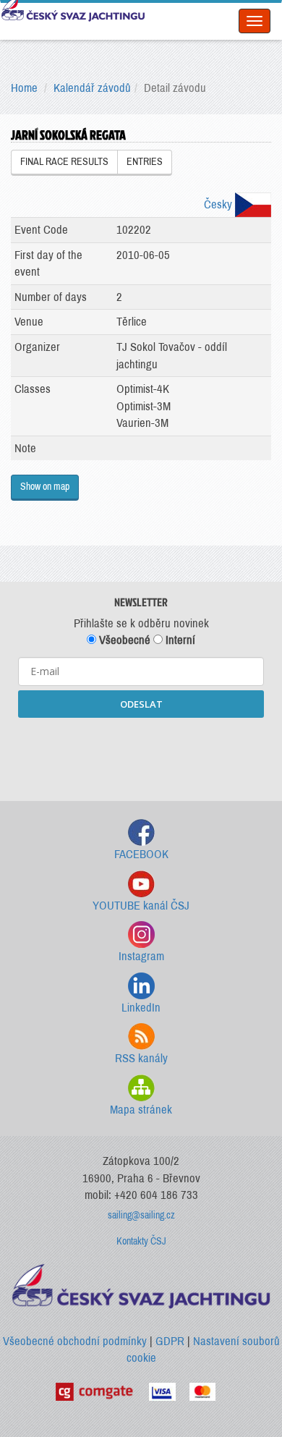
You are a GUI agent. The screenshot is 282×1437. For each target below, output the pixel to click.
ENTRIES (145, 161)
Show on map (44, 486)
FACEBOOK (141, 854)
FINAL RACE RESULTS (64, 161)
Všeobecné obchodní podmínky (75, 1341)
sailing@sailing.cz (141, 1215)
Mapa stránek (141, 1109)
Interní (179, 640)
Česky (219, 204)
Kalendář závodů (92, 88)
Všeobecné (123, 640)
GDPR (169, 1341)
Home (24, 88)
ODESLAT (141, 704)
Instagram (141, 956)
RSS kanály (141, 1058)
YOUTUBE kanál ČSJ (141, 905)
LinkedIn (141, 1007)
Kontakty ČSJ (141, 1241)
